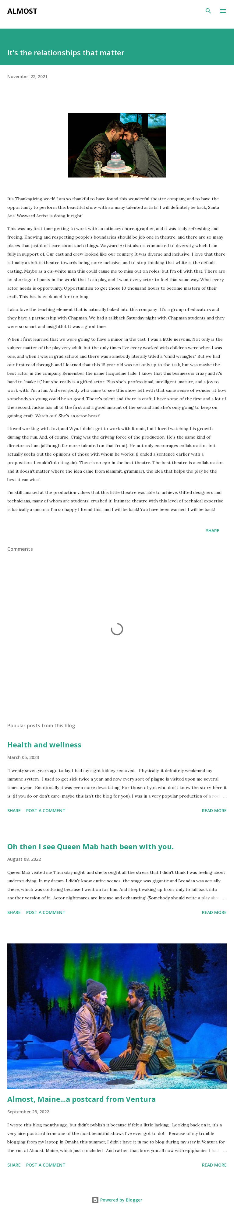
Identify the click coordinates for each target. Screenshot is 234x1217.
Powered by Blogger (120, 1200)
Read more (214, 810)
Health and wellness (44, 745)
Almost (22, 11)
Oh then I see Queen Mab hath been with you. (90, 846)
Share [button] (212, 530)
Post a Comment (46, 810)
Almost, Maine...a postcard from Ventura (81, 1099)
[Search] (208, 11)
